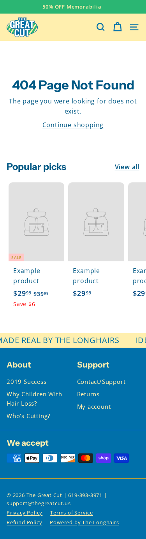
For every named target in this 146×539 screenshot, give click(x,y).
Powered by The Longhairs (84, 522)
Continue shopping (73, 125)
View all (127, 167)
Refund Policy (24, 522)
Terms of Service (71, 512)
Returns (88, 394)
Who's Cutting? (28, 416)
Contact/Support (101, 381)
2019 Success (27, 381)
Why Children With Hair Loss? (34, 398)
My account (94, 406)
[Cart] (117, 27)
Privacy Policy (24, 512)
